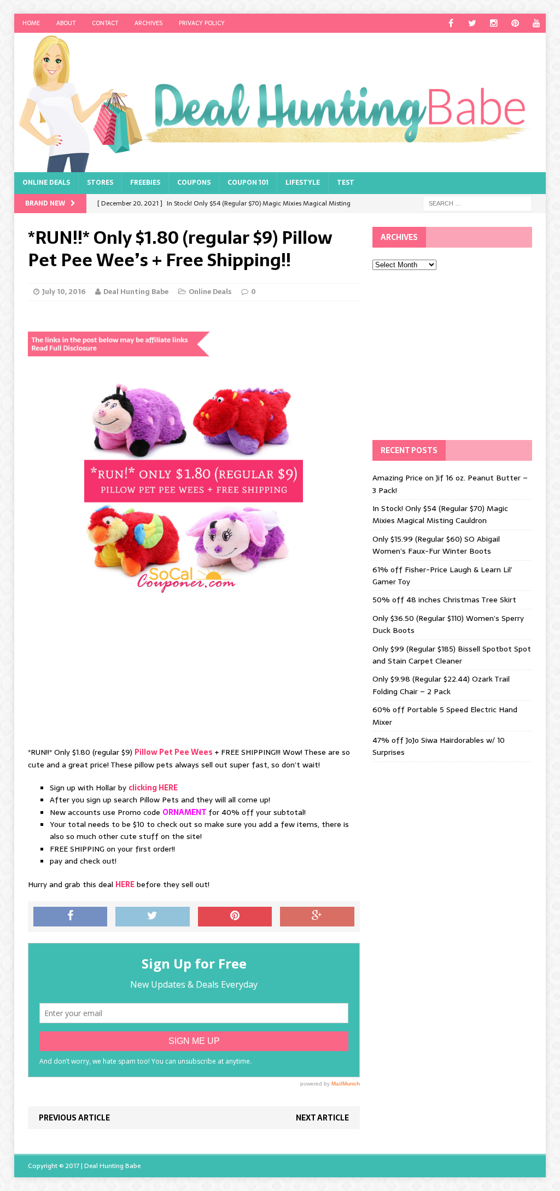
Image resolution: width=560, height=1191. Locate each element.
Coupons (194, 182)
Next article (322, 1118)
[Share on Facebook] (70, 916)
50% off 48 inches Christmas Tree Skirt (444, 600)
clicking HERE (153, 788)
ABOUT (65, 23)
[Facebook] (450, 23)
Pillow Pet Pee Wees (174, 752)
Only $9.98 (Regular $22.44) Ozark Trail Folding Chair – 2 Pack (441, 685)
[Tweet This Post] (152, 916)
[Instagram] (493, 23)
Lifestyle (302, 182)
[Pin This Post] (235, 916)
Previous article (74, 1118)
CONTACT (105, 23)
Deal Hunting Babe (135, 291)
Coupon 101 (248, 182)
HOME (31, 23)
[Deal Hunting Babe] (280, 102)
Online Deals (46, 182)
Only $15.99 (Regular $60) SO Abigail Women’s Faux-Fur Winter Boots (436, 545)
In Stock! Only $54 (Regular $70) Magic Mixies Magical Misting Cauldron (440, 514)
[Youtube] (536, 23)
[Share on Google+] (317, 916)
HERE (125, 884)
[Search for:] (477, 203)
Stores (100, 182)
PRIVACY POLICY (202, 23)
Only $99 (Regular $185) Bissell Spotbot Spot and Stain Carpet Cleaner (451, 655)
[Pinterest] (514, 23)
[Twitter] (472, 23)
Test (345, 182)
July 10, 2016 (63, 291)
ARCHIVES (148, 23)
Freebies (145, 182)
